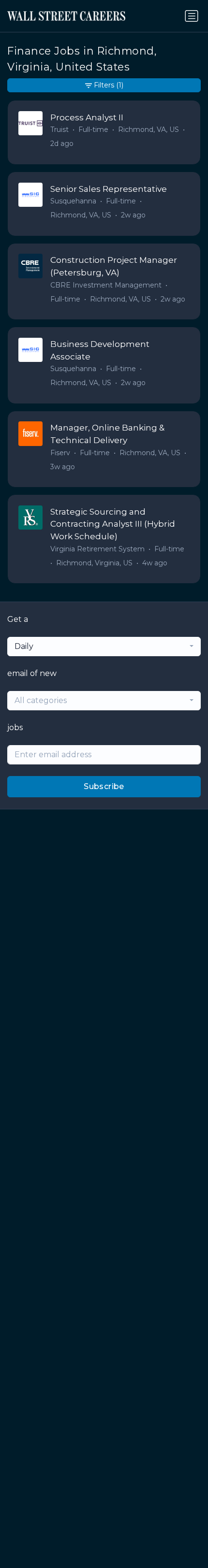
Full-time (93, 129)
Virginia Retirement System (97, 549)
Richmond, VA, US (148, 129)
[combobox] (104, 646)
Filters (108, 85)
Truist (59, 129)
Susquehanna (73, 201)
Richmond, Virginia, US (94, 563)
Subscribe (104, 786)
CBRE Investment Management (106, 285)
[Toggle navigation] (191, 16)
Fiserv (60, 452)
